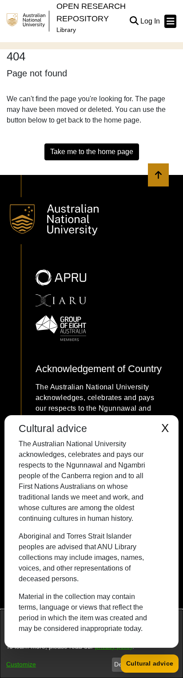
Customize (21, 664)
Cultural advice (149, 663)
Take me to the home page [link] (91, 151)
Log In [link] (150, 21)
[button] (133, 21)
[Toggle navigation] (170, 21)
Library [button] (66, 29)
